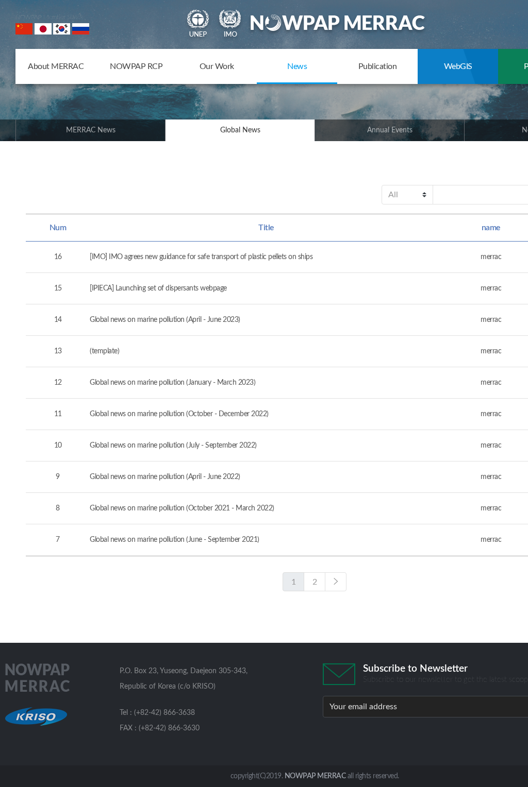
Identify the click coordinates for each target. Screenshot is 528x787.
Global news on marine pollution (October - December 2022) (179, 414)
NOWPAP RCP (136, 66)
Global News (240, 130)
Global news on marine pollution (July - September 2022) (173, 445)
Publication (377, 66)
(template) (104, 351)
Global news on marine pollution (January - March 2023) (172, 382)
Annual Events (389, 130)
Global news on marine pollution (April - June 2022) (165, 477)
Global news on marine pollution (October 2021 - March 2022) (182, 508)
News (297, 66)
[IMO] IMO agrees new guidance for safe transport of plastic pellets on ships (201, 257)
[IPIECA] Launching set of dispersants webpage (158, 288)
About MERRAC (56, 66)
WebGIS (458, 66)
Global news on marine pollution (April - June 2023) (165, 319)
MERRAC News (91, 130)
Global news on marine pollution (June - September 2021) (174, 539)
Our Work (217, 66)
